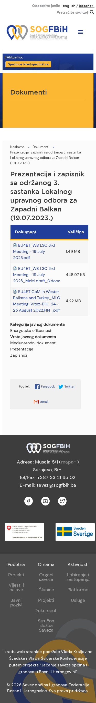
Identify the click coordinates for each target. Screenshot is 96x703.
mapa (67, 462)
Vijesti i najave (16, 587)
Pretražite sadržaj (72, 12)
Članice (46, 590)
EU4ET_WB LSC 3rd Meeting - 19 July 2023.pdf (34, 251)
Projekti (16, 575)
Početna (16, 564)
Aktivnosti (78, 564)
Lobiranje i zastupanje (78, 577)
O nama (46, 564)
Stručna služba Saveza (46, 625)
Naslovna (17, 147)
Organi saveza (46, 577)
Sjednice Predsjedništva (28, 64)
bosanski (86, 5)
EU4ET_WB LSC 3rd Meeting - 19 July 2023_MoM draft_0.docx (36, 275)
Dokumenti (41, 147)
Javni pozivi (16, 602)
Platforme (78, 590)
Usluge (78, 600)
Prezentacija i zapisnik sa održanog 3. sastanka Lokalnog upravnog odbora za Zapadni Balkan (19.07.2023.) (45, 157)
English (69, 5)
